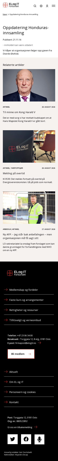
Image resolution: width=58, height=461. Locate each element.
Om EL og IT (16, 382)
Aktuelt (13, 371)
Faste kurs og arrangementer (26, 299)
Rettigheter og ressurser (23, 310)
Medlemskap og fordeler (23, 289)
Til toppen (41, 453)
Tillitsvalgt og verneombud (25, 320)
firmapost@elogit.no (25, 343)
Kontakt (14, 402)
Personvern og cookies (22, 392)
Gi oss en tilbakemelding (20, 427)
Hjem (5, 14)
